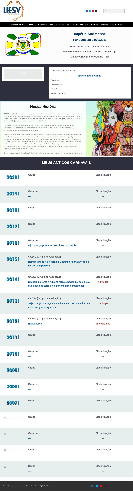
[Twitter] (90, 11)
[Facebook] (87, 11)
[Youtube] (93, 11)
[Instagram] (96, 11)
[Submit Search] (128, 11)
